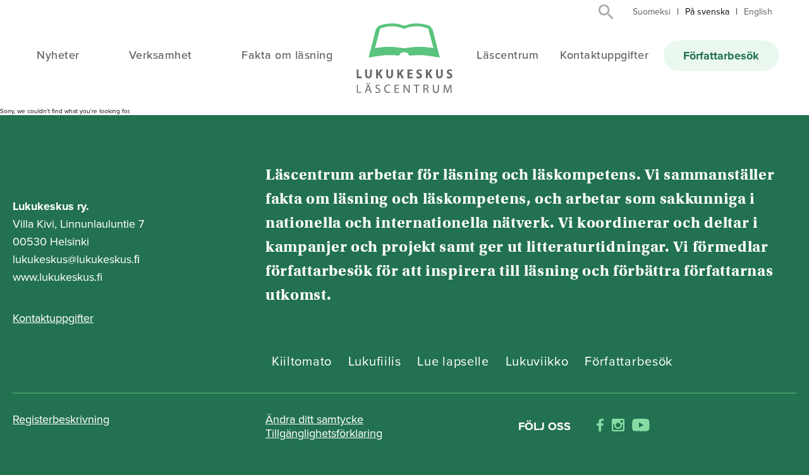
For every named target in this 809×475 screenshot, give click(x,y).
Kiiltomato (302, 361)
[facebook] (600, 427)
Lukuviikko (537, 361)
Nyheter (58, 55)
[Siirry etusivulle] (404, 59)
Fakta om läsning (286, 55)
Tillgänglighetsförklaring (323, 433)
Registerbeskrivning (61, 419)
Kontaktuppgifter (604, 55)
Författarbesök (721, 56)
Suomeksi (652, 11)
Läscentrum (507, 55)
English (758, 11)
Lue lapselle (453, 361)
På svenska (707, 11)
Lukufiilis (374, 361)
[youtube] (641, 427)
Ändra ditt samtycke (314, 419)
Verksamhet (160, 55)
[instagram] (618, 427)
